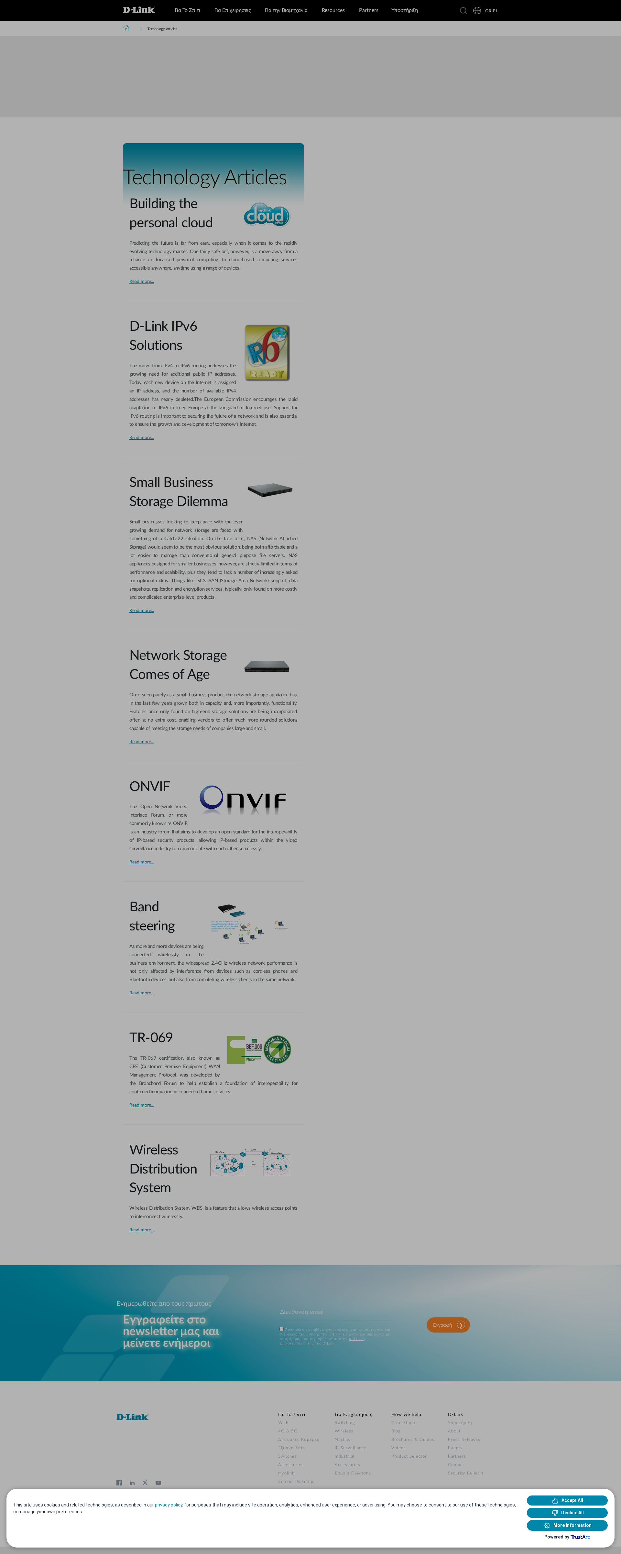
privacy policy (168, 1504)
